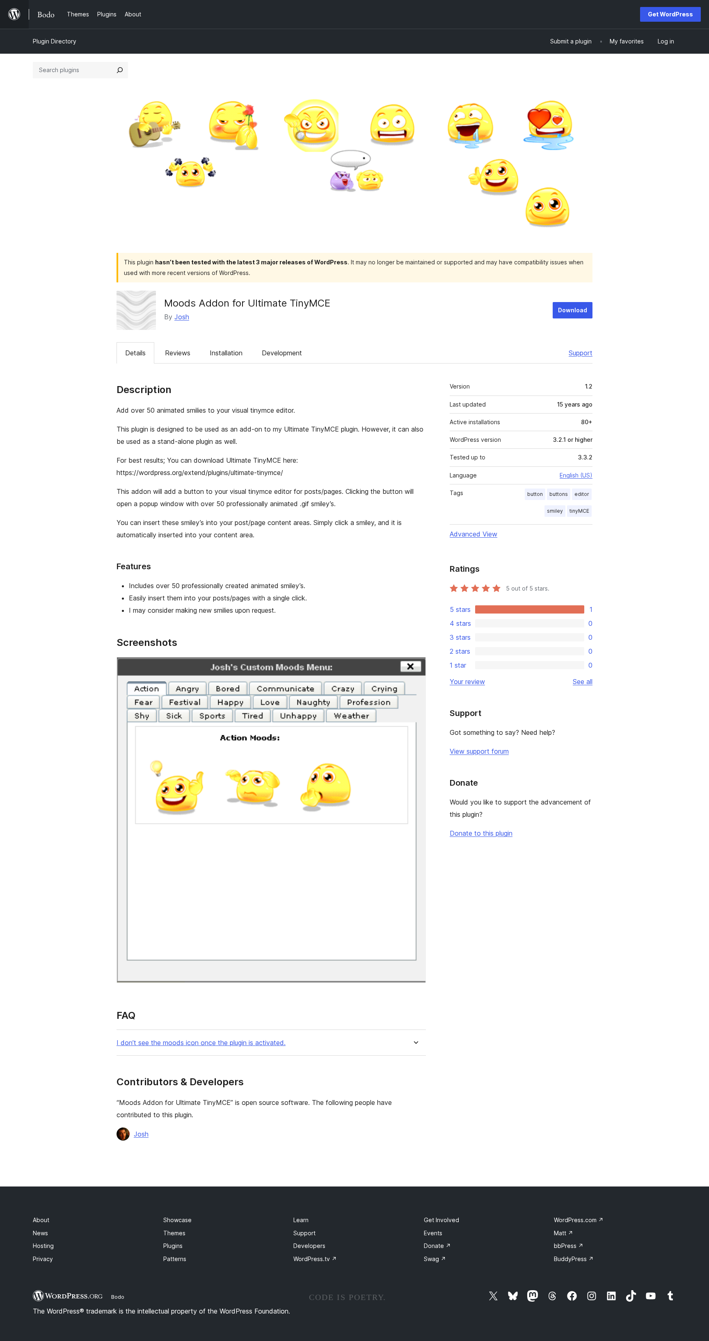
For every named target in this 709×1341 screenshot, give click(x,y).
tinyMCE (579, 511)
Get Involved (441, 1219)
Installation (226, 353)
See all (582, 681)
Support (580, 353)
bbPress (568, 1245)
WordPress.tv (315, 1258)
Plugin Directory (54, 41)
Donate (437, 1245)
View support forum (479, 751)
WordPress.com (579, 1219)
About (41, 1219)
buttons (558, 494)
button (535, 494)
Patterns (174, 1258)
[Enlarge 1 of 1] (415, 668)
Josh (181, 317)
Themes (174, 1233)
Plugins (173, 1245)
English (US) (576, 475)
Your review (467, 681)
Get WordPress (670, 14)
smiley (555, 511)
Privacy (43, 1258)
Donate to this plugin (481, 833)
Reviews (177, 353)
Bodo (117, 1296)
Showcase (177, 1219)
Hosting (43, 1245)
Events (433, 1233)
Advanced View (473, 534)
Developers (309, 1245)
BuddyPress (574, 1258)
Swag (435, 1258)
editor (581, 494)
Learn (301, 1219)
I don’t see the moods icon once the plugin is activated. (201, 1043)
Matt (563, 1233)
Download (572, 310)
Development (282, 353)
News (40, 1233)
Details (135, 353)
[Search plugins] (120, 70)
